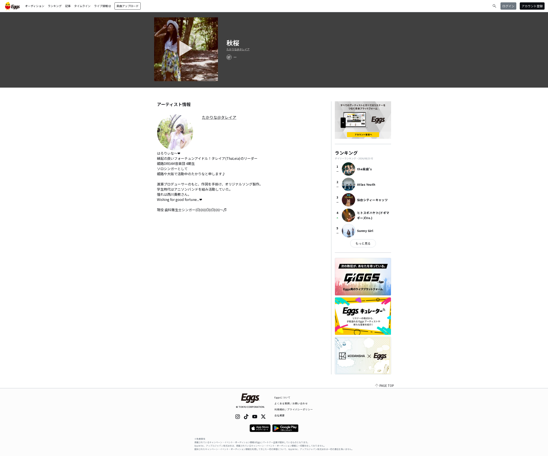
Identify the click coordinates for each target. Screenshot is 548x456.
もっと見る (363, 243)
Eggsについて (282, 397)
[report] (235, 57)
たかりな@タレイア (238, 49)
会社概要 (279, 415)
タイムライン (82, 6)
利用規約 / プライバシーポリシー (293, 409)
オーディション (34, 6)
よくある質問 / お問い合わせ (291, 403)
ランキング (55, 6)
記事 (68, 6)
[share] (229, 57)
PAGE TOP (386, 385)
